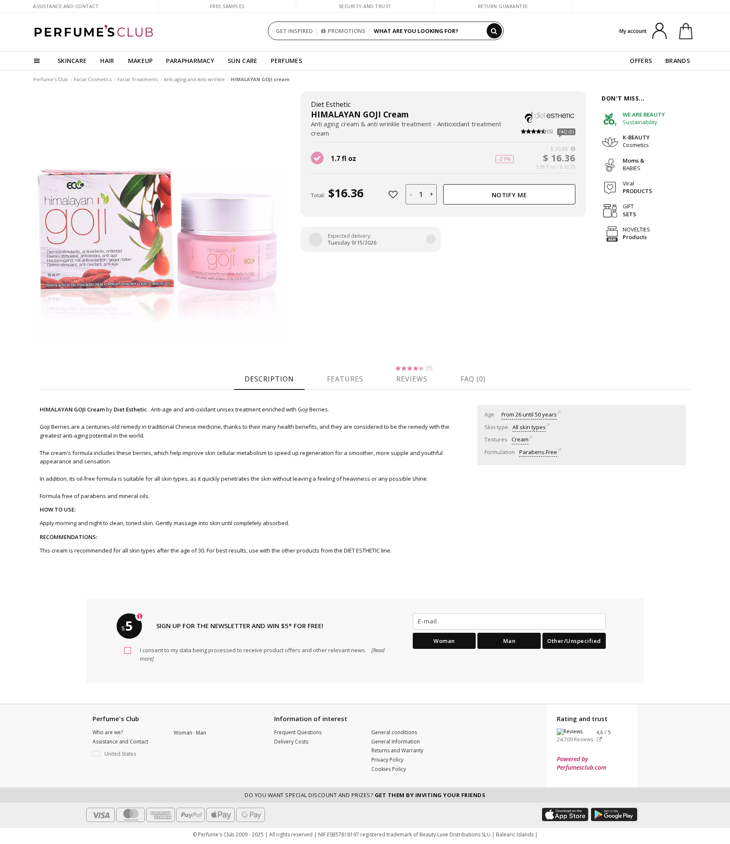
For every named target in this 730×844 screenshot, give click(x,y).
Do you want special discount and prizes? (365, 795)
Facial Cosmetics (93, 79)
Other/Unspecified (574, 641)
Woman (444, 641)
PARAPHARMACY (190, 61)
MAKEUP (140, 61)
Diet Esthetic (331, 104)
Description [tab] (269, 379)
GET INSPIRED (294, 31)
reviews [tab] (412, 379)
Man (509, 641)
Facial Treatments (137, 79)
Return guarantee (503, 6)
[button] (127, 754)
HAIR (107, 61)
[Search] (494, 30)
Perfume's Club (50, 79)
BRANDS (677, 61)
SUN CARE (242, 61)
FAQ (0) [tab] (473, 379)
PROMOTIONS (346, 31)
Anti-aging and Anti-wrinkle (194, 79)
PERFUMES (286, 61)
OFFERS (641, 61)
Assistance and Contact (65, 6)
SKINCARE (72, 61)
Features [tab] (345, 379)
